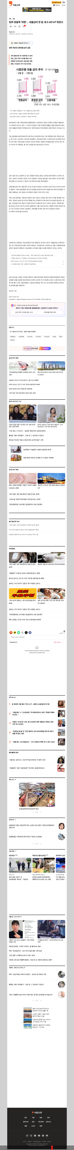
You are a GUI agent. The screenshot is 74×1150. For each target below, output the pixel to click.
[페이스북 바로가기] (27, 1135)
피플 (25, 1126)
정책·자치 (25, 1122)
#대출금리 (12, 336)
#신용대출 (21, 336)
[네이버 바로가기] (43, 1135)
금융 (14, 19)
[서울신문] (14, 3)
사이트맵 (44, 1141)
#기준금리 (46, 336)
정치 (25, 1118)
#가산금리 (29, 336)
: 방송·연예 (14, 917)
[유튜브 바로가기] (35, 1135)
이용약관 (29, 1141)
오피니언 (11, 820)
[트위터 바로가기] (31, 1135)
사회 (33, 1118)
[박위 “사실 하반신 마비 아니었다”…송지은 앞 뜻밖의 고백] (61, 974)
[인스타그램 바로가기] (39, 1135)
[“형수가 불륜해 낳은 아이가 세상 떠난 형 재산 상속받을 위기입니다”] (61, 994)
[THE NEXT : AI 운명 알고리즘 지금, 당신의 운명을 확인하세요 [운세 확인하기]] (37, 348)
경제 (10, 19)
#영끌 (54, 336)
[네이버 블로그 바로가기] (46, 1135)
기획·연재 (11, 851)
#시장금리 (38, 336)
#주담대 (12, 340)
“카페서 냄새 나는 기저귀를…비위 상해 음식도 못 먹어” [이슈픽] (29, 258)
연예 (41, 1126)
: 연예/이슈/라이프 (16, 968)
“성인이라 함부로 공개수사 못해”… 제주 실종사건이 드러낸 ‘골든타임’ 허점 (32, 255)
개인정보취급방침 (37, 1141)
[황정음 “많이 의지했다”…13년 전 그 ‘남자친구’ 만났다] (61, 984)
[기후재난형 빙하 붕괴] (61, 836)
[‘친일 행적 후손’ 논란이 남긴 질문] (61, 826)
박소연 (10, 32)
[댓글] (24, 26)
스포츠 (33, 1126)
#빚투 (60, 336)
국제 (48, 1118)
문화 (33, 1122)
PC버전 (49, 1141)
